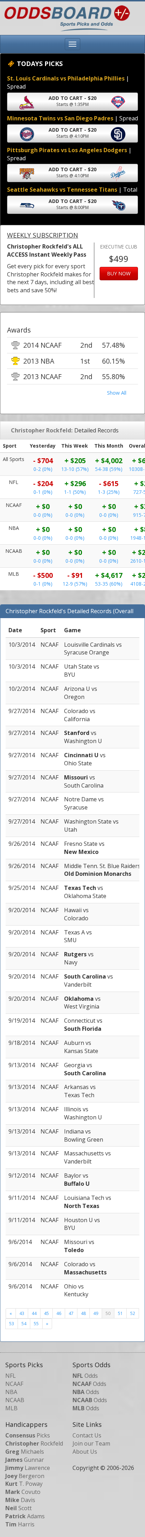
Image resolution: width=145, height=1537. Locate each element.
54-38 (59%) (108, 469)
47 (71, 1313)
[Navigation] (72, 44)
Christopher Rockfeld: (41, 430)
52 (132, 1313)
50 (108, 1313)
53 (11, 1324)
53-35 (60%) (108, 583)
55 (36, 1324)
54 (23, 1324)
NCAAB (14, 1400)
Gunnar (24, 1460)
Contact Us (86, 1435)
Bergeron (24, 1476)
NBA (11, 1392)
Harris (19, 1524)
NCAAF (14, 1384)
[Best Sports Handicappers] (65, 18)
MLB (11, 1408)
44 (34, 1313)
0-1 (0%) (42, 492)
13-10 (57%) (75, 469)
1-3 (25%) (109, 492)
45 (46, 1313)
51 (120, 1313)
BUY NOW (119, 273)
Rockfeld (34, 1443)
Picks (27, 1435)
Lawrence (27, 1468)
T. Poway (24, 1484)
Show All (116, 392)
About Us (84, 1451)
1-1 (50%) (75, 492)
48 (83, 1313)
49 (95, 1313)
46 (58, 1313)
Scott (18, 1508)
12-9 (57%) (75, 583)
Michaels (24, 1451)
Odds (85, 1376)
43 (21, 1313)
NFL (10, 1376)
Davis (20, 1500)
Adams (25, 1516)
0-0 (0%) (42, 515)
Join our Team (91, 1443)
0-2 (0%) (42, 469)
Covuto (22, 1492)
